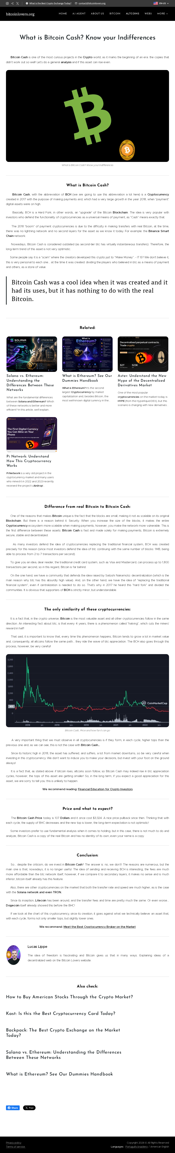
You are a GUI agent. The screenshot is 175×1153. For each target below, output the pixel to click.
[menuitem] (64, 14)
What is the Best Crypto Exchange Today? (50, 3)
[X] (17, 3)
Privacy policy (13, 1142)
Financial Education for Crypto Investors (105, 789)
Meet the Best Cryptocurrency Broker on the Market (100, 927)
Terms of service (16, 1146)
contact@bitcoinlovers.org (92, 3)
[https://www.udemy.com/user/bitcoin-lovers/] (12, 3)
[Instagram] (7, 3)
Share (14, 1107)
